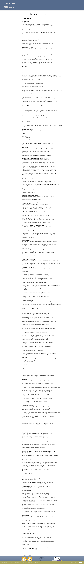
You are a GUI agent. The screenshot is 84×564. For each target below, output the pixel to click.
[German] (78, 4)
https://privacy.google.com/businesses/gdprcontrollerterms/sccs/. (33, 508)
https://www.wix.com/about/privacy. (28, 87)
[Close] (82, 562)
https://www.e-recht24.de (26, 555)
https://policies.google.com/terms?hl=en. (29, 551)
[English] (80, 4)
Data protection (36, 562)
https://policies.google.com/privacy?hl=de (29, 549)
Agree (80, 562)
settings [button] (72, 562)
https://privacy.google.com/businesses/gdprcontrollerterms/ (32, 507)
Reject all (76, 562)
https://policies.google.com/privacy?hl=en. (29, 512)
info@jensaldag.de (27, 139)
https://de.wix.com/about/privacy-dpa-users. (30, 93)
